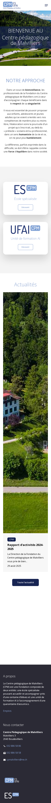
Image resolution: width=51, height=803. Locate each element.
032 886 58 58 (14, 752)
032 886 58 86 (14, 745)
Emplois (7, 710)
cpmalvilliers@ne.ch (17, 759)
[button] (46, 5)
